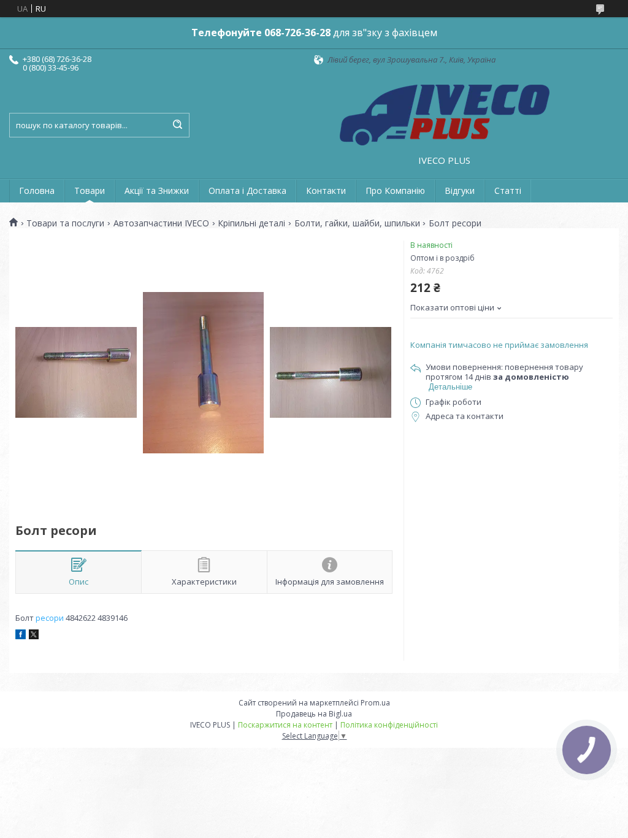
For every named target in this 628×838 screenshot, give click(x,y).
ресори (50, 617)
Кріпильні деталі (251, 223)
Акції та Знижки (156, 190)
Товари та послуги (65, 223)
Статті (507, 190)
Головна (37, 190)
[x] (34, 636)
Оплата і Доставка (247, 190)
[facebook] (20, 636)
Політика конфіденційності (389, 725)
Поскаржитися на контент (285, 725)
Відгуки (460, 190)
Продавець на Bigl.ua (314, 714)
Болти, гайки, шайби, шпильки (357, 223)
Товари (89, 190)
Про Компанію (395, 190)
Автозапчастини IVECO (161, 223)
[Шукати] (177, 125)
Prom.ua (375, 703)
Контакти (326, 190)
